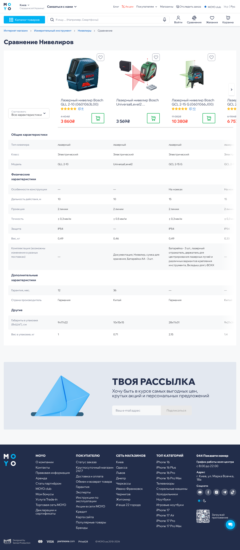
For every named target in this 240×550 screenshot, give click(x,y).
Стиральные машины (171, 489)
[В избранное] (100, 57)
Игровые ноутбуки (170, 505)
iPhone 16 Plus (166, 467)
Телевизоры (165, 483)
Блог (116, 6)
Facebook (208, 492)
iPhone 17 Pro (165, 521)
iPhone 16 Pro (165, 473)
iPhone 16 (163, 462)
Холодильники (167, 494)
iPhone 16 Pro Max (169, 478)
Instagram (216, 492)
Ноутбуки (163, 499)
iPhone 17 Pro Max (169, 526)
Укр (226, 6)
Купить (98, 118)
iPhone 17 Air (165, 515)
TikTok (233, 492)
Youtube (199, 492)
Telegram (224, 492)
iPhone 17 (163, 510)
